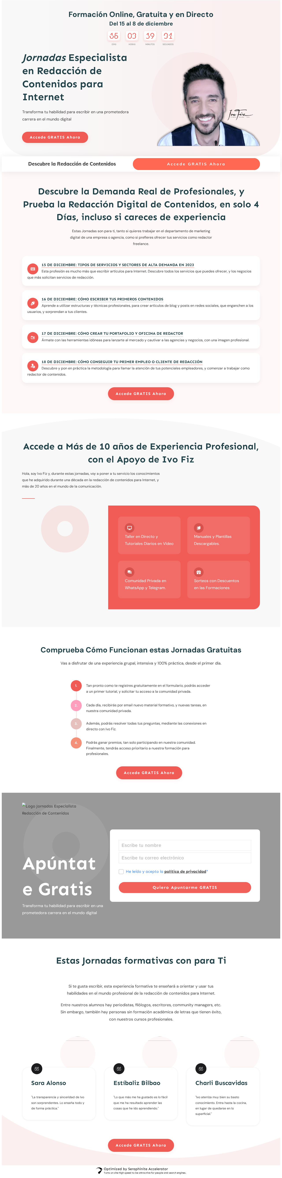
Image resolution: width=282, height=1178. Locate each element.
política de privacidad (185, 871)
